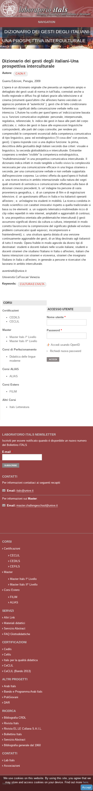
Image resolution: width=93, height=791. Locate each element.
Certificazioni (12, 548)
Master (8, 572)
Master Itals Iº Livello (23, 337)
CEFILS (15, 566)
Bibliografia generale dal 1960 (22, 745)
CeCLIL (8, 665)
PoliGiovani (11, 697)
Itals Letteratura (19, 407)
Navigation (46, 22)
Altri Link (9, 617)
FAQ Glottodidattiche (17, 634)
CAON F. (21, 73)
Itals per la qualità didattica (21, 660)
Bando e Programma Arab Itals (23, 691)
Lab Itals (9, 760)
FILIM (13, 391)
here (85, 782)
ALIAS (14, 376)
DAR (7, 702)
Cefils (7, 654)
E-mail (7, 451)
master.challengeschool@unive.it (37, 505)
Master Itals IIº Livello (24, 341)
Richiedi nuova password (65, 351)
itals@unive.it (25, 490)
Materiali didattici (14, 623)
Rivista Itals (11, 723)
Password (54, 330)
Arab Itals (10, 686)
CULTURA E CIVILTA (32, 284)
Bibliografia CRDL (15, 717)
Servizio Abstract (14, 628)
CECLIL (14, 321)
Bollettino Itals (13, 734)
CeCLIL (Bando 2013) (17, 671)
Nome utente (56, 317)
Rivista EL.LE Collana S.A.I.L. (23, 728)
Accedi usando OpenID (65, 344)
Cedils (8, 649)
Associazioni (12, 765)
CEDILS (15, 317)
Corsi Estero (11, 590)
